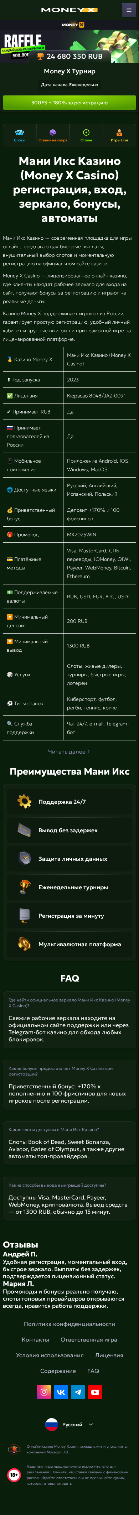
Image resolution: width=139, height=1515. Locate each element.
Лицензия (109, 1355)
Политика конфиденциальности (69, 1323)
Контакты (35, 1339)
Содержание (58, 1370)
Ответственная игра (89, 1339)
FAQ (93, 1370)
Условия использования (50, 1355)
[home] (69, 10)
